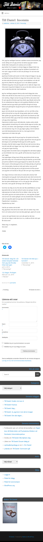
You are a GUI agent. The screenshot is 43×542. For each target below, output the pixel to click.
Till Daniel (11, 537)
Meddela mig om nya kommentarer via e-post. (17, 343)
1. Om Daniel (26, 445)
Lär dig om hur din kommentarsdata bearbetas (16, 361)
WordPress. (31, 537)
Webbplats (4, 337)
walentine (6, 23)
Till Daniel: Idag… (10, 408)
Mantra (24, 537)
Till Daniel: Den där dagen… (13, 415)
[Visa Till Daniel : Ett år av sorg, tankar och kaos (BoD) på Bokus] (10, 523)
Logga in (7, 475)
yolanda (7, 449)
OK (37, 374)
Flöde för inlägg (9, 478)
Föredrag (5, 289)
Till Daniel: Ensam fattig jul (20, 441)
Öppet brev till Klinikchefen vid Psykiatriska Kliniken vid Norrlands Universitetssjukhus (22, 431)
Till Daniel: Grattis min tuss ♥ (14, 401)
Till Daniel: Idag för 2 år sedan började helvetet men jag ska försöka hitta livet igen (10, 262)
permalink (13, 283)
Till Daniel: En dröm (35, 289)
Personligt (23, 23)
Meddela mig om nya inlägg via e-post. (15, 346)
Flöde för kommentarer (12, 482)
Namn (3, 325)
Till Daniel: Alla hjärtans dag (21, 438)
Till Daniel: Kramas (10, 405)
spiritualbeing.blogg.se (11, 445)
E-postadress (4, 332)
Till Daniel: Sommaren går (21, 449)
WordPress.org (9, 485)
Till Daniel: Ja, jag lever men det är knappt (18, 412)
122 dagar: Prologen (9, 273)
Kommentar (4, 308)
